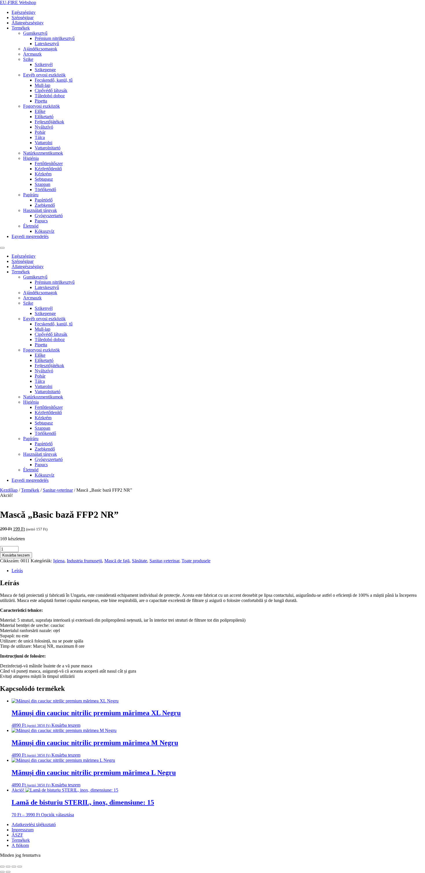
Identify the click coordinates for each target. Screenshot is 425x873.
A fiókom (20, 845)
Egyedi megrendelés (30, 236)
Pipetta (41, 100)
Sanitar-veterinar (58, 490)
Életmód (30, 226)
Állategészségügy (28, 22)
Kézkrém (43, 173)
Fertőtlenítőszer (49, 163)
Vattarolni (43, 142)
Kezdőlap (9, 490)
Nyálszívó (44, 127)
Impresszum (23, 829)
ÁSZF (17, 834)
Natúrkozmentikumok (43, 153)
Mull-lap (42, 85)
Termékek (21, 27)
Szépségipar (23, 17)
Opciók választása (57, 814)
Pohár (40, 132)
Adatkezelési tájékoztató (34, 824)
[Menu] (2, 248)
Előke (40, 111)
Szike (28, 59)
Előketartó (44, 116)
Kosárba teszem (16, 555)
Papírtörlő (44, 199)
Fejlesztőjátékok (49, 121)
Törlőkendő (45, 189)
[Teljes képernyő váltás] (8, 866)
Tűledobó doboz (50, 95)
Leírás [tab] (17, 570)
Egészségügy (24, 12)
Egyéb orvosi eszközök (44, 74)
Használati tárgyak (40, 210)
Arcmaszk (32, 54)
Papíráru (30, 194)
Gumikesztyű (35, 33)
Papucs (41, 220)
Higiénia (31, 158)
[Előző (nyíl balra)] (2, 872)
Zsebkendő (45, 205)
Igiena (58, 560)
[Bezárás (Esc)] (19, 866)
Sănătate (139, 560)
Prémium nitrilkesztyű (55, 38)
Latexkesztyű (47, 43)
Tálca (40, 137)
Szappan (42, 184)
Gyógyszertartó (49, 215)
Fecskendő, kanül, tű (54, 80)
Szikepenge (45, 69)
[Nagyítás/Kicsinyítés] (2, 866)
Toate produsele (196, 560)
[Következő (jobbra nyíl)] (8, 872)
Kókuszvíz (44, 231)
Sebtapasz (44, 179)
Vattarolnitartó (47, 147)
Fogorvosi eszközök (41, 106)
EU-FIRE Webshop (18, 2)
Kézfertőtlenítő (48, 168)
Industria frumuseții (84, 560)
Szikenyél (44, 64)
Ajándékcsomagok (40, 48)
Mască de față (117, 560)
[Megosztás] (14, 866)
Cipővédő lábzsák (51, 90)
